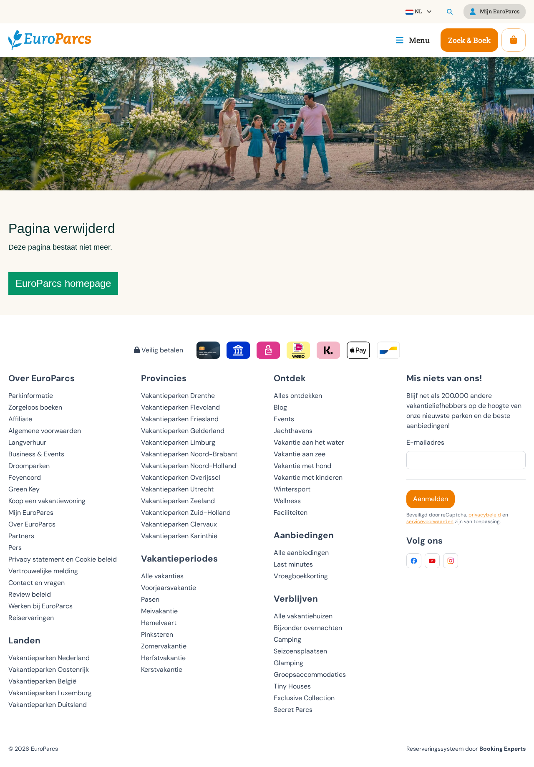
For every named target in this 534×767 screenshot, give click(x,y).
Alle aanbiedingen (301, 552)
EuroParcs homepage (63, 283)
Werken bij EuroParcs (40, 606)
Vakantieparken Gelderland (182, 430)
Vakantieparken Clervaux (179, 524)
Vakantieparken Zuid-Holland (186, 512)
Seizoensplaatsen (300, 651)
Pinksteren (157, 634)
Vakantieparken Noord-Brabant (189, 454)
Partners (21, 536)
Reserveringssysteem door (466, 748)
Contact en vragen (36, 582)
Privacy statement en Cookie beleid (62, 559)
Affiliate (20, 419)
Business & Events (36, 454)
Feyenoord (24, 477)
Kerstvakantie (161, 669)
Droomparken (29, 465)
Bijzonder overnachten (308, 627)
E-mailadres (425, 442)
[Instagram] (450, 560)
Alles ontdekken (298, 395)
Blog (280, 407)
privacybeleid (485, 514)
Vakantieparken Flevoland (180, 407)
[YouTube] (432, 560)
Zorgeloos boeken (35, 407)
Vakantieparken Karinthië (179, 536)
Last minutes (293, 564)
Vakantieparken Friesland (180, 419)
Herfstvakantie (163, 657)
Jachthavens (293, 430)
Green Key (24, 489)
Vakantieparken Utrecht (177, 489)
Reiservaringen (31, 617)
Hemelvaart (158, 622)
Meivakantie (159, 611)
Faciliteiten (290, 512)
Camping (287, 639)
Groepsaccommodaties (310, 674)
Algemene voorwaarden (44, 430)
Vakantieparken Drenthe (178, 395)
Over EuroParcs (31, 524)
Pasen (150, 599)
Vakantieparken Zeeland (178, 500)
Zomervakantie (163, 646)
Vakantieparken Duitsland (47, 704)
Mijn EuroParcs (30, 512)
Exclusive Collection (304, 698)
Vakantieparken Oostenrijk (48, 669)
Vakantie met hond (302, 465)
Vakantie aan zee (299, 454)
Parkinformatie (30, 395)
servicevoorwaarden (429, 521)
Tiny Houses (292, 686)
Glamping (288, 662)
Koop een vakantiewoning (47, 500)
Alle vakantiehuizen (303, 616)
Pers (15, 547)
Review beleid (29, 594)
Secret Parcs (293, 709)
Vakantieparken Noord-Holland (188, 465)
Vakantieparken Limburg (178, 442)
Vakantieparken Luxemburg (50, 693)
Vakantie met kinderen (308, 477)
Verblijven (296, 598)
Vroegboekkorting (301, 576)
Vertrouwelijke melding (43, 571)
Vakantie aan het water (309, 442)
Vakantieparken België (42, 681)
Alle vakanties (162, 576)
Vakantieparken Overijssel (180, 477)
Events (284, 419)
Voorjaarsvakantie (168, 587)
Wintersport (292, 489)
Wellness (287, 500)
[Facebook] (413, 560)
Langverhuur (27, 442)
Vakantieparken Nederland (49, 657)
